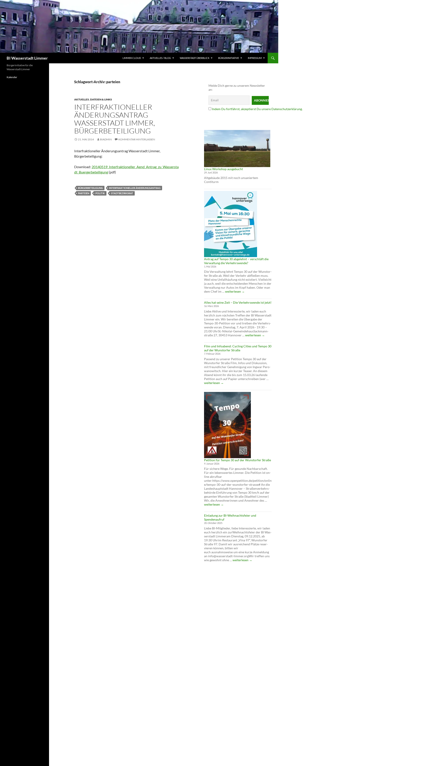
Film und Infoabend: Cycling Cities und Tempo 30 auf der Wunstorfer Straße (237, 348)
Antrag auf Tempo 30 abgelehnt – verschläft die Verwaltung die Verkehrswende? (236, 261)
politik (100, 193)
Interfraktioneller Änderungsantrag (135, 187)
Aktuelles (81, 99)
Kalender (12, 77)
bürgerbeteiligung (90, 187)
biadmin (106, 139)
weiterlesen (235, 291)
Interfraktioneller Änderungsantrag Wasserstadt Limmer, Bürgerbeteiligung (114, 118)
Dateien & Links (101, 99)
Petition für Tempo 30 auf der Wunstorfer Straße (237, 460)
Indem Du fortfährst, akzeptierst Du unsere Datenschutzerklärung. (257, 109)
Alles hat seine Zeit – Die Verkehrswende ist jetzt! (238, 302)
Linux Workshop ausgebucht (223, 169)
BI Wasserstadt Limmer (27, 58)
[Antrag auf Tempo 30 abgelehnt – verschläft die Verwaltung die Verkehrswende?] (230, 224)
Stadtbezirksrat (122, 193)
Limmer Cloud (132, 57)
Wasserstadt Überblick (194, 57)
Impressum (255, 57)
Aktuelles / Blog (160, 57)
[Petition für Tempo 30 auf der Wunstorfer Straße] (227, 425)
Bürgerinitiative (228, 57)
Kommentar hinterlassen (136, 139)
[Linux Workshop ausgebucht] (237, 148)
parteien (83, 193)
